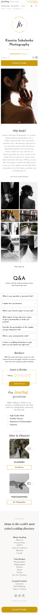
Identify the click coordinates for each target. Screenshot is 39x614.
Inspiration (19, 584)
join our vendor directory (32, 1)
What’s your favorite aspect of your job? (17, 311)
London (9, 8)
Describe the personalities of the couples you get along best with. (18, 328)
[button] (19, 122)
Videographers (19, 565)
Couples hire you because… (12, 303)
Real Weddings (19, 586)
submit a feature (34, 2)
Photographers (17, 8)
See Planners (19, 467)
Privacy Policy (19, 543)
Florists (19, 572)
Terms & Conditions (19, 548)
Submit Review (19, 384)
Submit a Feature (19, 589)
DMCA (19, 545)
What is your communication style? (15, 336)
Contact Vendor (19, 63)
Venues (19, 570)
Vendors (3, 8)
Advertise (19, 550)
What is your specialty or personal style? (17, 296)
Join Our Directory (19, 575)
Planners (19, 567)
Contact (19, 553)
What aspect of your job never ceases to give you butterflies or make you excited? (17, 319)
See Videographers (19, 502)
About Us (19, 540)
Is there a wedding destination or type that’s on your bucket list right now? (17, 344)
